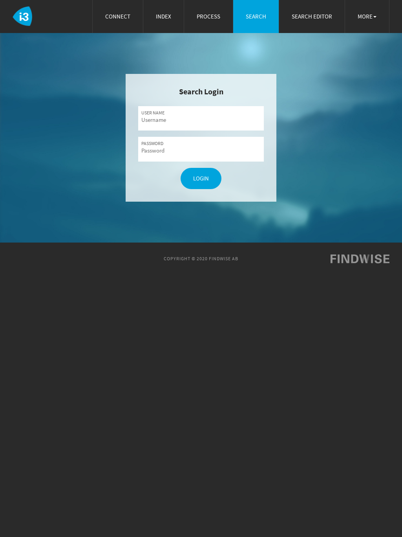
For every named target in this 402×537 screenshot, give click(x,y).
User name (152, 113)
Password (152, 143)
